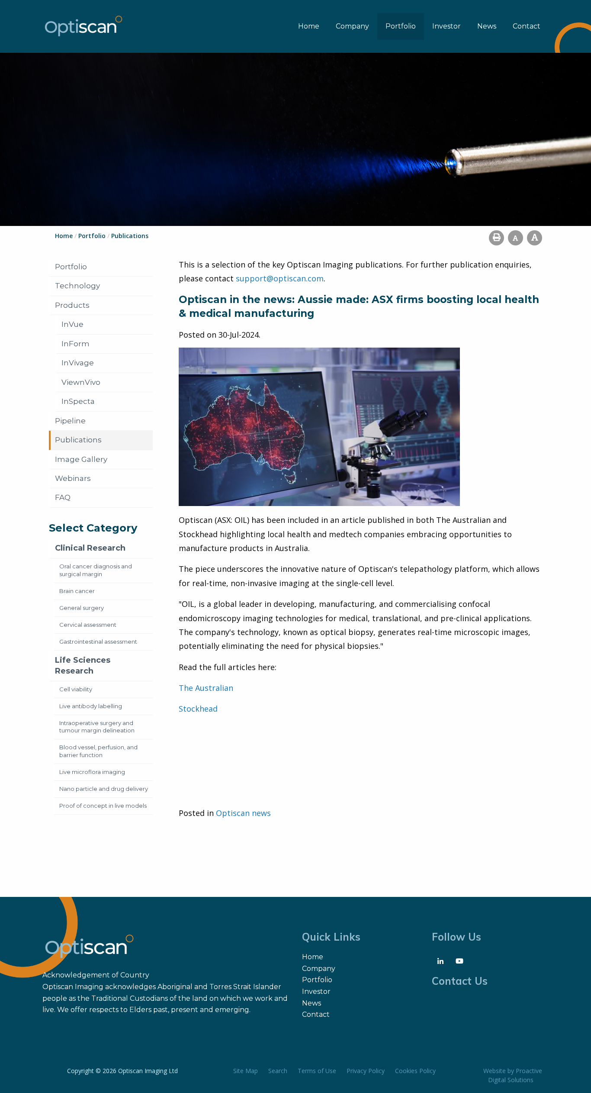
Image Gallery (81, 459)
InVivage (77, 362)
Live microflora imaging (92, 771)
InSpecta (78, 401)
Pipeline (70, 420)
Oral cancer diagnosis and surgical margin (95, 570)
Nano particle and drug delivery (103, 788)
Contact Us (460, 980)
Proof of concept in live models (103, 805)
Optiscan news (243, 813)
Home (308, 26)
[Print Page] (496, 237)
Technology (77, 285)
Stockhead (198, 708)
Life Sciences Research (82, 665)
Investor (446, 26)
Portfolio (400, 26)
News (486, 26)
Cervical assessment (87, 624)
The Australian (206, 688)
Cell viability (75, 689)
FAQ (63, 497)
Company (352, 26)
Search (277, 1071)
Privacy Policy (366, 1071)
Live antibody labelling (90, 706)
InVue (72, 324)
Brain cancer (77, 590)
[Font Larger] (534, 237)
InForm (75, 343)
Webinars (73, 478)
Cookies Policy (415, 1071)
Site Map (245, 1071)
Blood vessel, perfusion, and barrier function (98, 751)
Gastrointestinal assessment (98, 641)
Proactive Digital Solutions (515, 1075)
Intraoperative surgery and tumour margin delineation (97, 726)
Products (72, 305)
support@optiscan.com (280, 278)
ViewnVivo (80, 382)
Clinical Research (90, 548)
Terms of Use (317, 1071)
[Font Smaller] (515, 237)
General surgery (81, 607)
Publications (78, 439)
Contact (526, 26)
